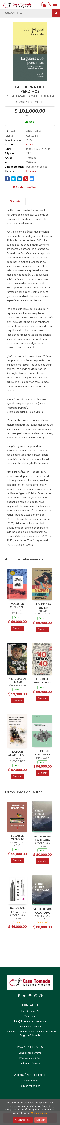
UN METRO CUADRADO (42, 752)
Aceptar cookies (23, 1119)
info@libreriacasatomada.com (30, 1021)
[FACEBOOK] (18, 995)
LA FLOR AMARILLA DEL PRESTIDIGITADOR (17, 753)
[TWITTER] (24, 995)
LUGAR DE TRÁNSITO (17, 837)
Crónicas (31, 171)
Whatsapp (30, 1016)
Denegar (40, 1119)
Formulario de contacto (30, 1026)
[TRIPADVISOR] (41, 995)
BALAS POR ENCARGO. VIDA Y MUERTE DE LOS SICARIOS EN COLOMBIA (17, 910)
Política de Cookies (30, 1063)
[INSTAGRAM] (30, 995)
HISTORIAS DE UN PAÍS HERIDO (17, 680)
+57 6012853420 (30, 1011)
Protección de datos (30, 1058)
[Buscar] (56, 13)
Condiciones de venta (30, 1052)
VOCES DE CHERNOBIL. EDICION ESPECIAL (17, 605)
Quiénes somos (30, 1080)
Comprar (17, 628)
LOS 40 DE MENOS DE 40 (42, 680)
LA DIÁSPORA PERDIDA (42, 606)
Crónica (30, 144)
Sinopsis (15, 201)
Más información (39, 1113)
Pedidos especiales (30, 1086)
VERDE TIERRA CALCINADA (43, 838)
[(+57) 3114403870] (35, 995)
